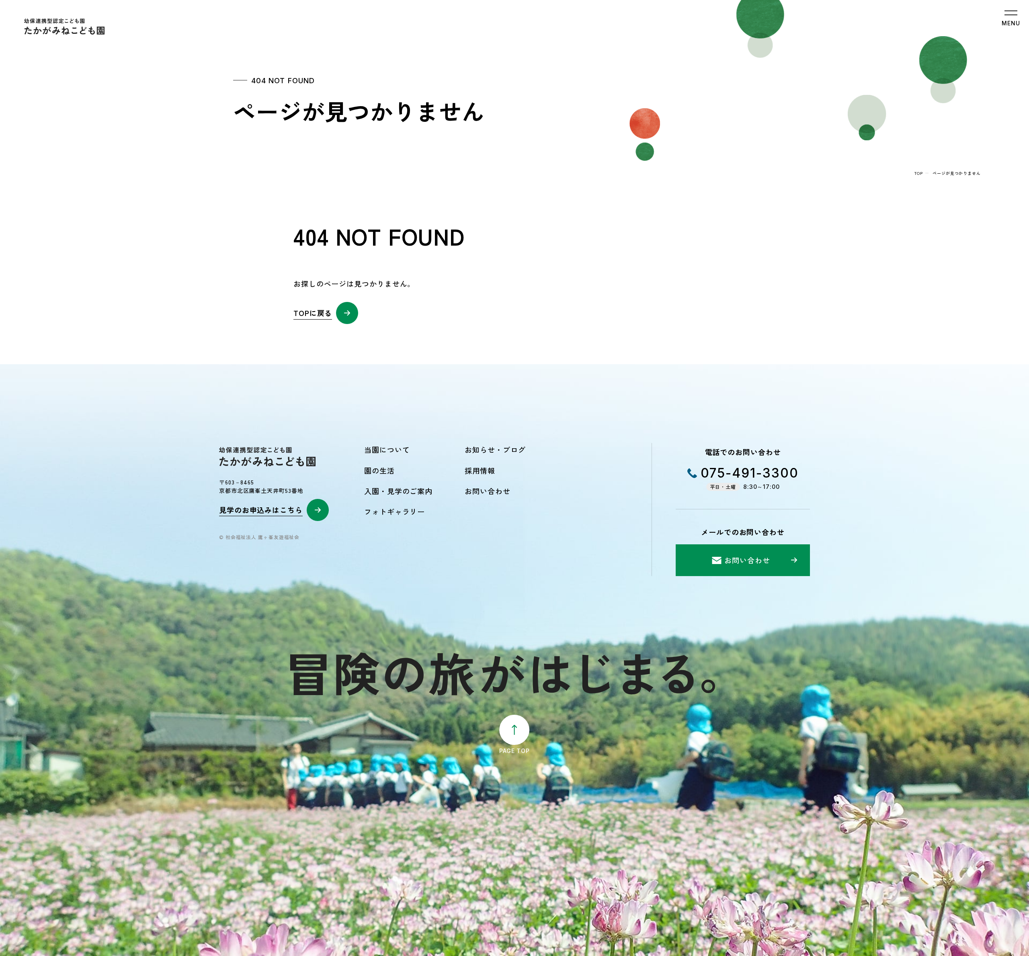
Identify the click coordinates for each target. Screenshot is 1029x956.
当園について (387, 449)
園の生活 (379, 470)
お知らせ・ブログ (495, 449)
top (918, 173)
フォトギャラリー (394, 511)
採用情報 (480, 470)
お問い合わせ (487, 491)
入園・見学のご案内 (398, 491)
